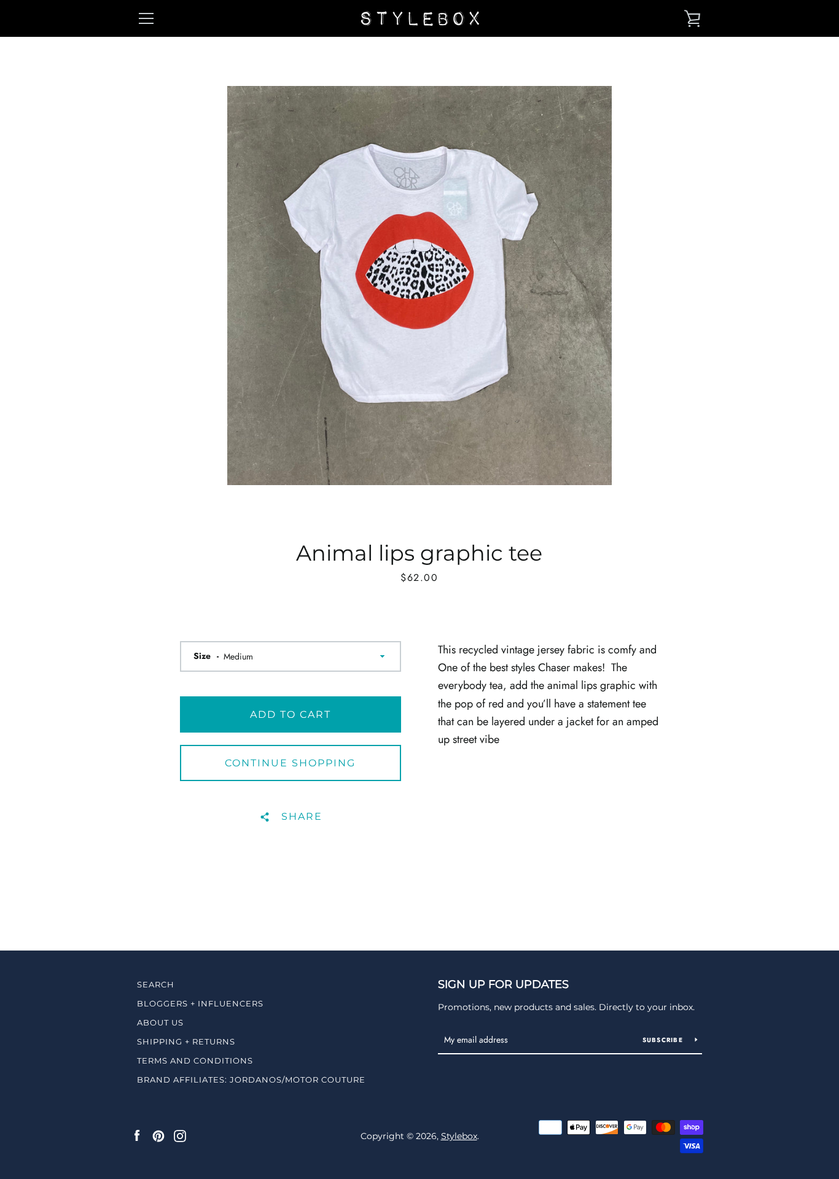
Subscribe (664, 1040)
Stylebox (459, 1136)
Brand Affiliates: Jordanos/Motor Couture (251, 1079)
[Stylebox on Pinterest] (158, 1135)
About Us (160, 1022)
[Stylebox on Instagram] (180, 1135)
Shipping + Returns (186, 1041)
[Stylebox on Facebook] (137, 1135)
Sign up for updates (503, 984)
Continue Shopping (290, 763)
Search (155, 984)
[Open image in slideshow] (419, 285)
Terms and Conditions (195, 1060)
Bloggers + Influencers (200, 1003)
